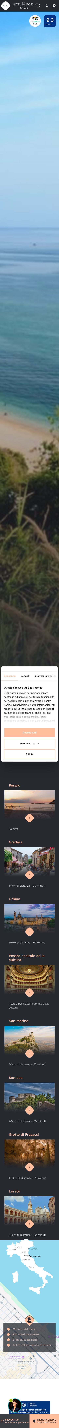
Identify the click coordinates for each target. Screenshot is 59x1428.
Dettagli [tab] (25, 676)
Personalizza (27, 743)
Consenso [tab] (10, 676)
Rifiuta (29, 754)
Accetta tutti (30, 732)
